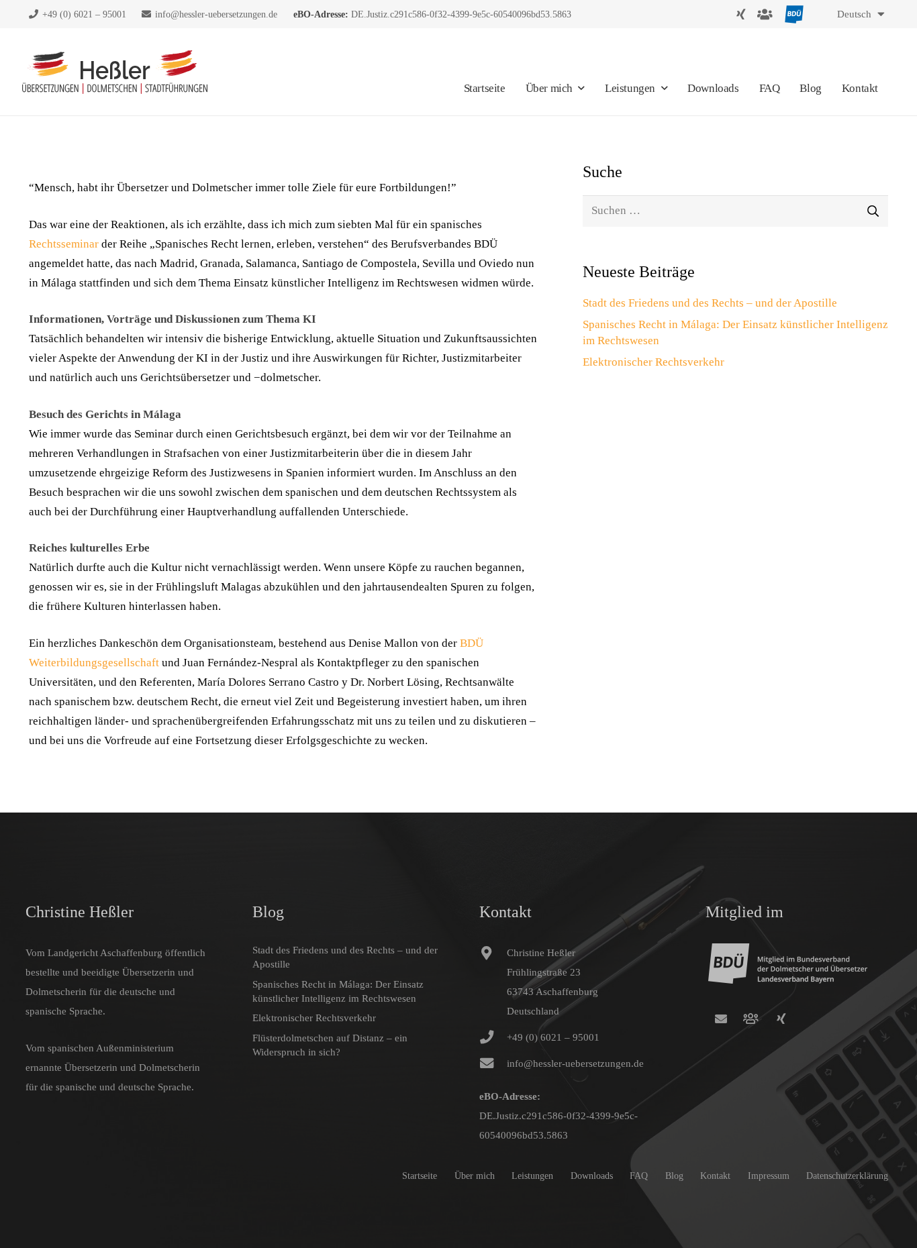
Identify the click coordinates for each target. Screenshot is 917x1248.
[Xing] (741, 14)
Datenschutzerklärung (847, 1176)
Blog (674, 1176)
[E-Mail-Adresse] (721, 1019)
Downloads (592, 1176)
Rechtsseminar (64, 244)
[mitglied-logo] (794, 14)
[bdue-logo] (798, 973)
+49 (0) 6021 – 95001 (553, 1037)
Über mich (474, 1176)
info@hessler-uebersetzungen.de (575, 1063)
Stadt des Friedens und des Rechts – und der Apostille (710, 303)
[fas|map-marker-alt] (493, 982)
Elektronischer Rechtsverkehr (653, 362)
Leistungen (532, 1176)
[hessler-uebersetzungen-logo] (114, 72)
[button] (858, 14)
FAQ (639, 1176)
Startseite (419, 1176)
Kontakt (715, 1176)
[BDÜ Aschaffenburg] (765, 14)
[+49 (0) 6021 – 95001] (493, 1037)
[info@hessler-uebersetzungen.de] (493, 1063)
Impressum (768, 1176)
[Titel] (751, 1019)
